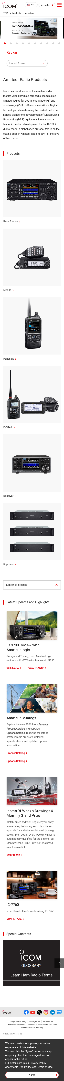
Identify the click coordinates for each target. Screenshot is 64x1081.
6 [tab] (35, 43)
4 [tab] (23, 43)
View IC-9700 (36, 668)
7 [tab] (41, 43)
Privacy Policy (34, 1022)
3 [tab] (17, 43)
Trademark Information (16, 1025)
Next (59, 963)
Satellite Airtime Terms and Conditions (42, 1025)
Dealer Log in (47, 5)
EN (32, 4)
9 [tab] (53, 43)
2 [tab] (11, 43)
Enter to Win (13, 854)
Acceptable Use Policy (18, 1022)
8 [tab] (47, 43)
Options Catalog (16, 761)
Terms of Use (48, 1022)
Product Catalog (16, 753)
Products (16, 13)
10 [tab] (59, 43)
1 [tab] (5, 43)
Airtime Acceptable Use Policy (32, 1028)
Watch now (13, 668)
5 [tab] (29, 43)
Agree (32, 1075)
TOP (5, 13)
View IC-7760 (14, 918)
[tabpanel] (32, 28)
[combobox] (31, 4)
